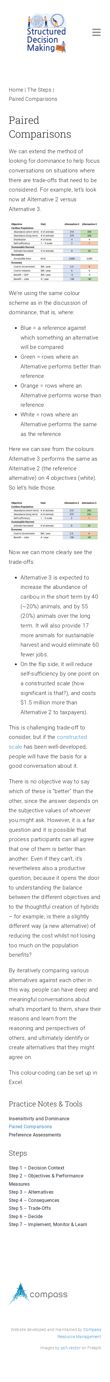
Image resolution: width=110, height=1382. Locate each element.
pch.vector (71, 1347)
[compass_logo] (38, 1284)
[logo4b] (47, 13)
